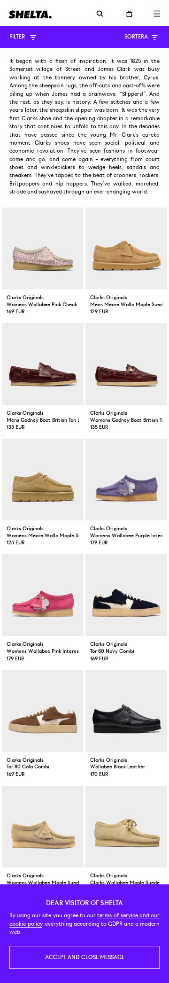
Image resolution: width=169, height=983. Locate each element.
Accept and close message (84, 957)
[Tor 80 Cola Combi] (43, 711)
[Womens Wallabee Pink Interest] (43, 595)
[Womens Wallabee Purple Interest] (126, 479)
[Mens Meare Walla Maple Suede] (126, 248)
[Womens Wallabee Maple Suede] (43, 826)
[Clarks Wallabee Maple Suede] (126, 826)
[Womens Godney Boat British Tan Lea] (126, 364)
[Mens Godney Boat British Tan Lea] (43, 364)
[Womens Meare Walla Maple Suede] (43, 479)
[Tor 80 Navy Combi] (126, 595)
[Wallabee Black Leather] (126, 711)
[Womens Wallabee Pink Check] (43, 248)
